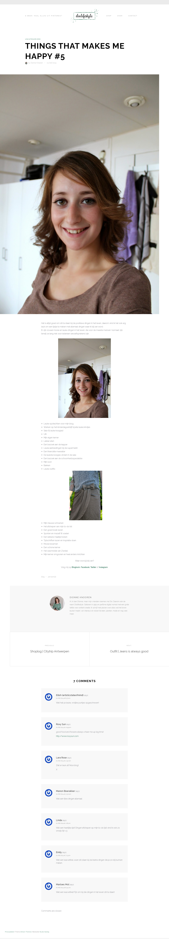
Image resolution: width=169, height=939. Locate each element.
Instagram (103, 567)
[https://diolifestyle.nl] (71, 619)
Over (119, 16)
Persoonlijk (52, 577)
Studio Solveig (44, 932)
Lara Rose (61, 757)
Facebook (85, 567)
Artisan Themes (25, 932)
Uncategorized (33, 39)
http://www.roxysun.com (67, 736)
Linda (59, 820)
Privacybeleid (9, 932)
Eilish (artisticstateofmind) (69, 695)
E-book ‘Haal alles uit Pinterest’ (44, 16)
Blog (43, 577)
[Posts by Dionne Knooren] (26, 63)
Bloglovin (76, 567)
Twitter (93, 567)
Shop (108, 16)
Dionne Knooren (37, 63)
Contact (132, 16)
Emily (59, 852)
